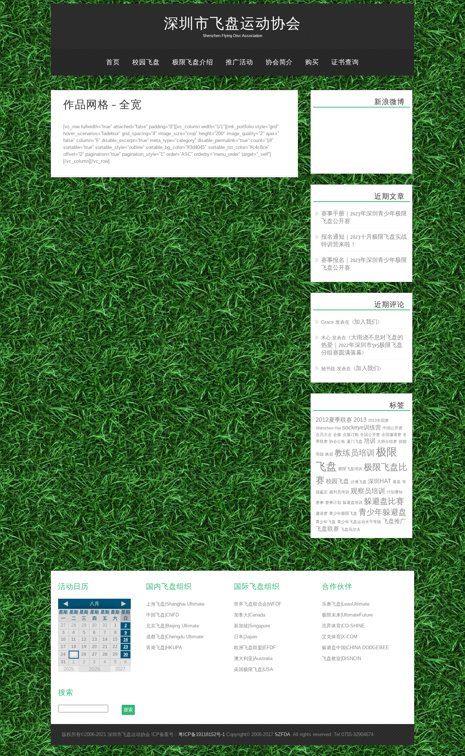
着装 (397, 482)
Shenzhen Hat (328, 428)
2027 (120, 669)
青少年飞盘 (326, 522)
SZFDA (282, 734)
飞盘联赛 (327, 529)
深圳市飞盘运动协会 (232, 24)
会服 (337, 434)
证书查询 (345, 62)
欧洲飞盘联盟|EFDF (255, 647)
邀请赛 (322, 513)
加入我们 (365, 322)
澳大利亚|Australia (253, 658)
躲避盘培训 (353, 502)
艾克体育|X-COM (339, 636)
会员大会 (324, 434)
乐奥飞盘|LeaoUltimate (345, 604)
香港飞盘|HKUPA (164, 647)
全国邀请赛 (391, 434)
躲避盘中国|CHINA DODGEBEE (355, 647)
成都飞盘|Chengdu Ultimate (174, 636)
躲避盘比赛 (384, 501)
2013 (360, 420)
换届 (329, 454)
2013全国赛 (378, 420)
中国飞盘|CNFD (162, 615)
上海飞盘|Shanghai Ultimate (175, 604)
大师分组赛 (387, 441)
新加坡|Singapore (252, 625)
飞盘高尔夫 (350, 529)
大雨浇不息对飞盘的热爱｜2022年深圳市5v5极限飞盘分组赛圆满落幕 (362, 345)
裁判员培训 (339, 492)
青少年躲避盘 (383, 512)
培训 (370, 441)
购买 (312, 62)
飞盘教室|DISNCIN (341, 658)
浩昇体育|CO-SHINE (343, 625)
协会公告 (337, 441)
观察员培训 (368, 491)
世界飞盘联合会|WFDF (258, 604)
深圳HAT (379, 481)
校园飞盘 (146, 62)
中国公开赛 (393, 428)
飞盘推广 (394, 521)
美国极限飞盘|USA (253, 669)
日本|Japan (245, 636)
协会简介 (279, 62)
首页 (113, 62)
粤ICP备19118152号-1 (201, 734)
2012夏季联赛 (334, 420)
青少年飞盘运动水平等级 (359, 522)
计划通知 (395, 492)
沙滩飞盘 (359, 482)
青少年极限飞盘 (343, 513)
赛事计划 (333, 502)
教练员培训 (355, 452)
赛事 (320, 502)
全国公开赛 (370, 434)
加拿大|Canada (249, 615)
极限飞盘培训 (350, 468)
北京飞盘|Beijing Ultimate (172, 625)
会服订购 (351, 434)
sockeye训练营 (361, 427)
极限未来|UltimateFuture (347, 615)
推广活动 (239, 62)
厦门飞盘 (355, 441)
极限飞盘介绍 (192, 62)
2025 (69, 669)
